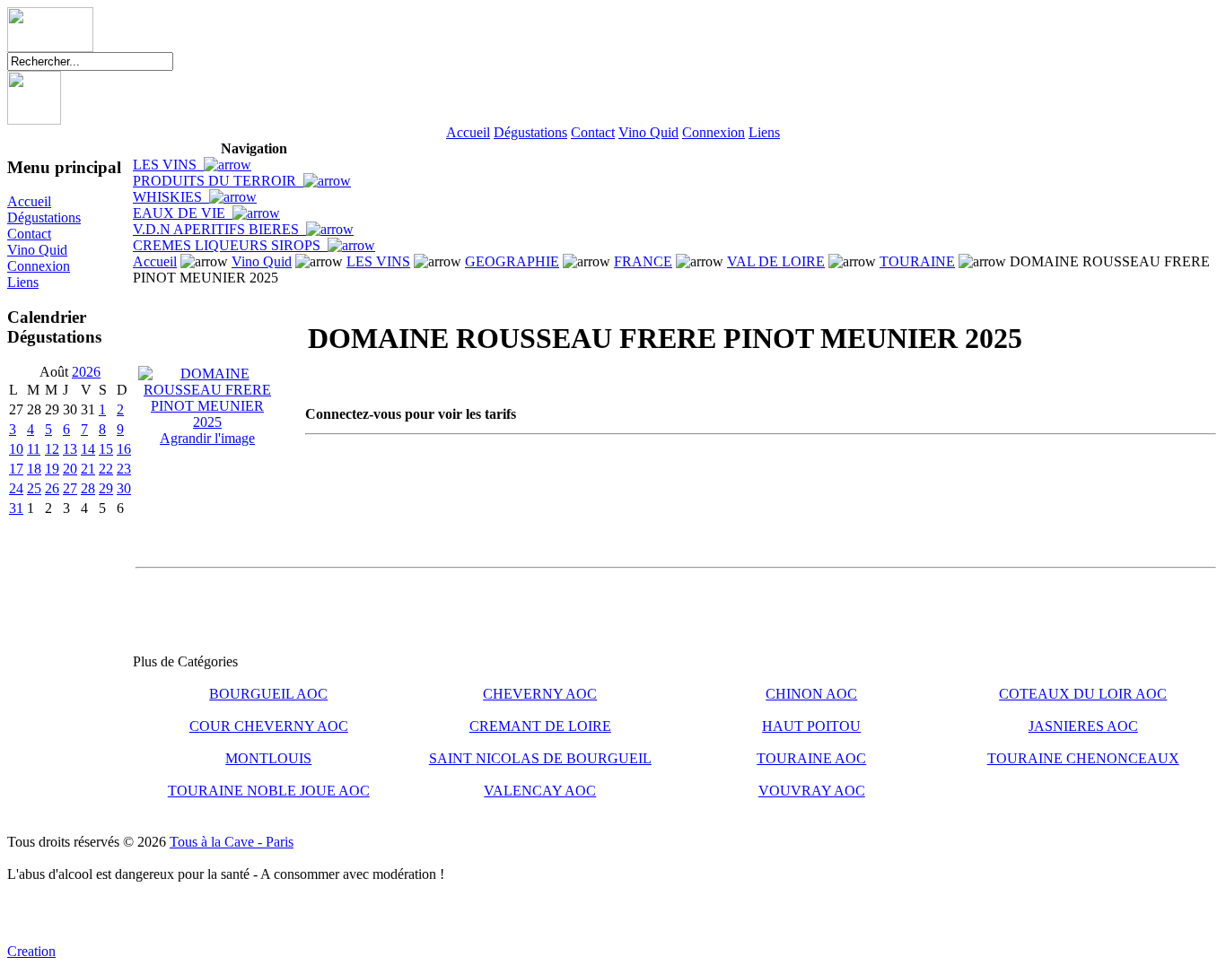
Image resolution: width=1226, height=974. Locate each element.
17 (16, 468)
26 (52, 488)
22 (106, 468)
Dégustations (530, 132)
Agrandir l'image (207, 438)
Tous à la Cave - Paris (231, 841)
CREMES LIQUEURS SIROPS (230, 245)
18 (34, 468)
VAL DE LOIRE (776, 261)
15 (106, 449)
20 (70, 468)
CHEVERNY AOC (540, 693)
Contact (593, 132)
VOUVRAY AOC (811, 790)
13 (70, 449)
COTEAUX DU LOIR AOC (1083, 693)
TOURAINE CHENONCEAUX (1083, 758)
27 (70, 488)
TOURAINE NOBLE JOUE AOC (269, 790)
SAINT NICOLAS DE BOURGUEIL (540, 758)
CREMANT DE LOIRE (540, 726)
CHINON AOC (811, 693)
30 (124, 488)
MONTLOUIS (268, 758)
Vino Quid (648, 132)
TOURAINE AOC (811, 758)
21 (88, 468)
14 (88, 449)
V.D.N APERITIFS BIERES (219, 229)
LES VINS (168, 164)
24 (16, 488)
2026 (86, 371)
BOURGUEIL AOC (268, 693)
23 (124, 468)
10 (16, 449)
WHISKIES (171, 196)
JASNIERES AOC (1083, 726)
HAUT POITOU (811, 726)
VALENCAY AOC (540, 790)
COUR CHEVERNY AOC (268, 726)
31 (16, 508)
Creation (31, 951)
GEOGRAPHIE (512, 261)
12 (52, 449)
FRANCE (643, 261)
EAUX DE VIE (182, 213)
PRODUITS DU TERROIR (218, 180)
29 (106, 488)
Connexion (713, 132)
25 (34, 488)
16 (124, 449)
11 (33, 449)
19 (52, 468)
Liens (764, 132)
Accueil (468, 132)
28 (88, 488)
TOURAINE (917, 261)
